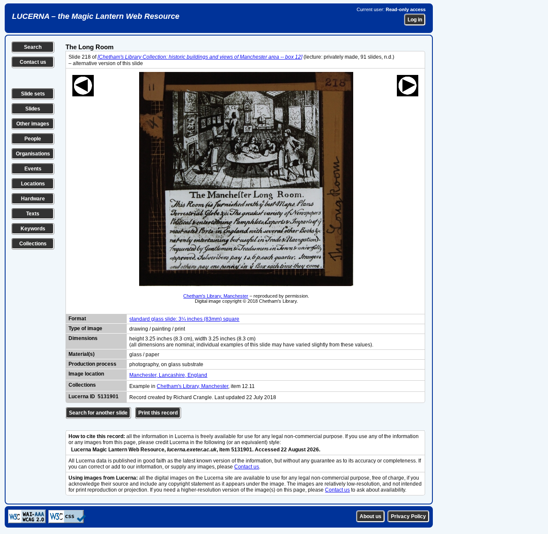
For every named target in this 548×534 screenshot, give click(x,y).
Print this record (158, 413)
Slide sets (33, 94)
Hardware (33, 199)
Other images (32, 124)
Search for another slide (98, 413)
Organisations (33, 154)
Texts (32, 214)
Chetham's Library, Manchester (215, 295)
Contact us (33, 62)
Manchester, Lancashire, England (168, 375)
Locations (33, 184)
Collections (33, 244)
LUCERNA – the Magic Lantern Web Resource (95, 16)
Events (33, 169)
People (32, 139)
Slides (32, 109)
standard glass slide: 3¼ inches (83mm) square (184, 319)
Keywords (33, 229)
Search (33, 47)
